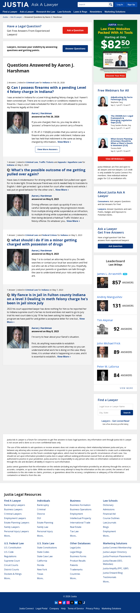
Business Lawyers (13, 509)
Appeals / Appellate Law (70, 162)
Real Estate (75, 526)
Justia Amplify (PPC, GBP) (115, 568)
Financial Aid (109, 513)
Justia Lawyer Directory (115, 551)
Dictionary (108, 505)
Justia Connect (26, 608)
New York (42, 569)
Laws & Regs (80, 12)
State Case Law (44, 556)
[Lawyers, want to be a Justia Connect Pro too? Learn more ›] (124, 274)
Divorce (41, 513)
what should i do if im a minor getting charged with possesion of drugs (42, 242)
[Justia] (16, 4)
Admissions (109, 509)
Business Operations (80, 509)
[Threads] (72, 602)
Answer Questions (75, 48)
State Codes (43, 551)
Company (54, 608)
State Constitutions (47, 547)
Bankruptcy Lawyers (14, 505)
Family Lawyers (12, 526)
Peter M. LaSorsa (108, 366)
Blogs (106, 526)
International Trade (80, 522)
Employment (76, 513)
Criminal (41, 509)
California (42, 560)
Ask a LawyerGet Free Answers (111, 230)
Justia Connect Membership (117, 547)
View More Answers (47, 149)
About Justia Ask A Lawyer (111, 194)
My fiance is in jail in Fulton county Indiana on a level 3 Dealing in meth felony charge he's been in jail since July (47, 298)
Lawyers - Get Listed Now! (115, 420)
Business (75, 500)
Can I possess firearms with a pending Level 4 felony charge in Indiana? (46, 89)
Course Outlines (111, 518)
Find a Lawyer (10, 12)
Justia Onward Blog (113, 572)
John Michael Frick (108, 343)
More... (7, 535)
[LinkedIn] (56, 602)
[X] (80, 602)
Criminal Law (32, 82)
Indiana (46, 82)
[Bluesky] (76, 602)
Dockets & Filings (13, 573)
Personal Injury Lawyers (16, 531)
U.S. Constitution (12, 547)
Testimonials (109, 577)
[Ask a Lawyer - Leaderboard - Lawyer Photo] (102, 282)
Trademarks (76, 569)
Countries (75, 573)
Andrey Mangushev (109, 297)
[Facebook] (64, 602)
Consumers (103, 201)
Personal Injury (45, 531)
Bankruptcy (43, 505)
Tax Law (74, 531)
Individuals (43, 500)
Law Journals (109, 522)
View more (126, 388)
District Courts (11, 569)
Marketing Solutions (115, 12)
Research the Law (45, 12)
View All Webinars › (115, 158)
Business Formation (80, 505)
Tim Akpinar (105, 320)
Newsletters (96, 12)
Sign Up (131, 4)
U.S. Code (9, 551)
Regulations (10, 556)
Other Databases (80, 543)
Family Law (42, 526)
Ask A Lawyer (16, 17)
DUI (39, 518)
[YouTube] (60, 602)
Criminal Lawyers (13, 513)
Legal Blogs (76, 551)
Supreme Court (12, 560)
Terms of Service (76, 608)
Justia (5, 17)
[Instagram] (68, 602)
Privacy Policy (93, 608)
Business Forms (78, 556)
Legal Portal (41, 608)
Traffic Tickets (46, 162)
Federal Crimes (49, 235)
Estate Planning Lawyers (16, 522)
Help (63, 608)
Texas (40, 573)
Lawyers (102, 209)
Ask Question (115, 246)
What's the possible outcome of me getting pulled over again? (46, 172)
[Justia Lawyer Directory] (84, 602)
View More (64, 141)
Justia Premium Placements (117, 556)
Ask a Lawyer (27, 12)
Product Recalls (78, 560)
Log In (120, 4)
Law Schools (64, 12)
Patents (74, 565)
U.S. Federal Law (14, 543)
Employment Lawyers (15, 518)
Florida (40, 565)
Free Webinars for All (113, 90)
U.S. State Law (45, 543)
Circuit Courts (11, 565)
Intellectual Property (80, 518)
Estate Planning (45, 522)
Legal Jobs (75, 547)
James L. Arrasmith (109, 274)
